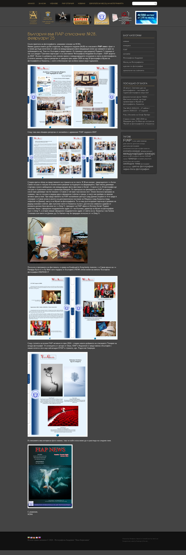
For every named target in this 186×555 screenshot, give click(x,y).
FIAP (125, 50)
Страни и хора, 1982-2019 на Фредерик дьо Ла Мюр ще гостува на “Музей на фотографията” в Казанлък (138, 121)
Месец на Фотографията (133, 62)
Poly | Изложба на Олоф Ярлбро (136, 115)
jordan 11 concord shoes (55, 551)
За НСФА (42, 3)
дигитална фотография (131, 146)
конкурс (136, 151)
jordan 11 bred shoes (133, 551)
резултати (147, 159)
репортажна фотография (131, 161)
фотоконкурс (127, 166)
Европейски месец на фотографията (106, 3)
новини (81, 3)
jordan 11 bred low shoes (152, 551)
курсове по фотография (133, 66)
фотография (145, 164)
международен (147, 151)
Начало (31, 3)
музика (142, 156)
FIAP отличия (68, 3)
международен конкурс (139, 153)
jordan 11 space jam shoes (114, 551)
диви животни (127, 143)
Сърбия (134, 141)
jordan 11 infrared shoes (171, 551)
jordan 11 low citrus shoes (30, 554)
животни (147, 148)
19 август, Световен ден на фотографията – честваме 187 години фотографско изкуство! (136, 90)
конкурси (127, 46)
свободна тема (131, 163)
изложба (127, 151)
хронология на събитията (133, 70)
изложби (126, 54)
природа (132, 158)
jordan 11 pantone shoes (9, 554)
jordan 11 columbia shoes (75, 551)
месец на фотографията (131, 156)
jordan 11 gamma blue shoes (11, 551)
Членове (54, 3)
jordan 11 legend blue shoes (34, 551)
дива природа (142, 141)
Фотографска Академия (133, 58)
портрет (125, 159)
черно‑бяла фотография (136, 169)
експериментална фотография (133, 148)
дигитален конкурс (139, 143)
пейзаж (148, 156)
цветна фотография (142, 166)
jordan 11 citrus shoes (94, 551)
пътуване (140, 159)
